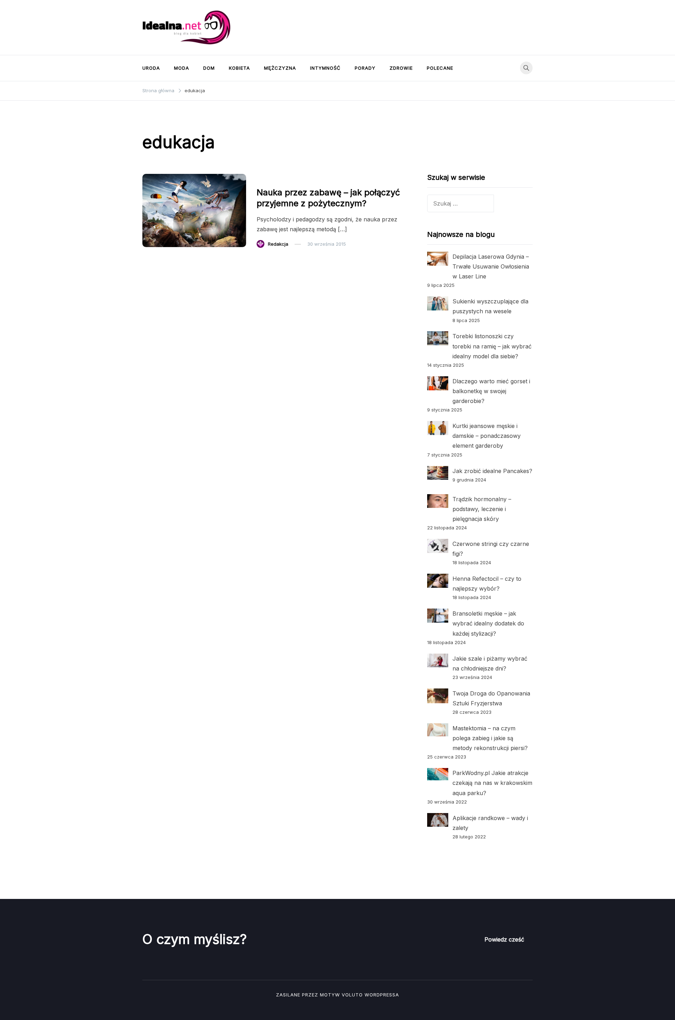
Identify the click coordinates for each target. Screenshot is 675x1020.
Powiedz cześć (504, 939)
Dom (209, 68)
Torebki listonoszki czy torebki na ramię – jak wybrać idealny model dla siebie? (492, 346)
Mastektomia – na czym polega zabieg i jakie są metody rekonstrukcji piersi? (490, 738)
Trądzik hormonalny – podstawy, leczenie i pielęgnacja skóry (481, 509)
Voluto (352, 994)
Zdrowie (401, 68)
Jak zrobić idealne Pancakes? (492, 470)
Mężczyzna (280, 68)
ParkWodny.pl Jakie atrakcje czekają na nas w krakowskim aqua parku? (492, 782)
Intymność (325, 68)
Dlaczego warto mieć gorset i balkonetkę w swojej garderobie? (491, 391)
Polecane (440, 68)
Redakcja (278, 244)
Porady (365, 68)
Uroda (151, 68)
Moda (181, 68)
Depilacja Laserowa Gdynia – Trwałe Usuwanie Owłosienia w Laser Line (490, 266)
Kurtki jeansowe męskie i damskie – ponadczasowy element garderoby (486, 435)
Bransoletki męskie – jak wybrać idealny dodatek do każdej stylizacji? (488, 623)
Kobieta (239, 68)
